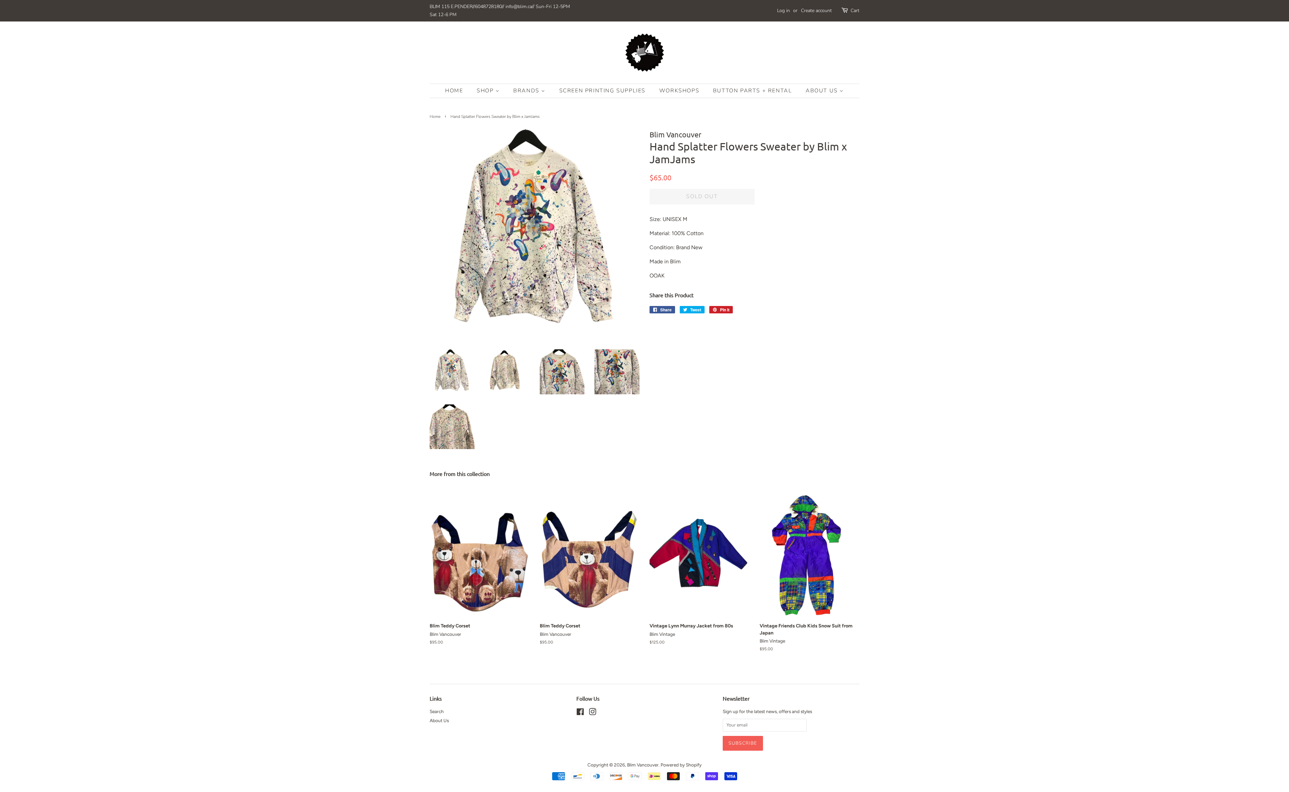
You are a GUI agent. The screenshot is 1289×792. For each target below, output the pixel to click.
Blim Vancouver (643, 764)
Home (454, 90)
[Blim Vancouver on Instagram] (592, 713)
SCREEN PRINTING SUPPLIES (602, 90)
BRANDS (527, 90)
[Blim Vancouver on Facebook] (580, 713)
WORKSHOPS (679, 90)
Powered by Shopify (681, 764)
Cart (855, 10)
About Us (823, 90)
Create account (816, 10)
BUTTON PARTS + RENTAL (752, 90)
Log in (783, 10)
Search (437, 711)
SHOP (486, 90)
